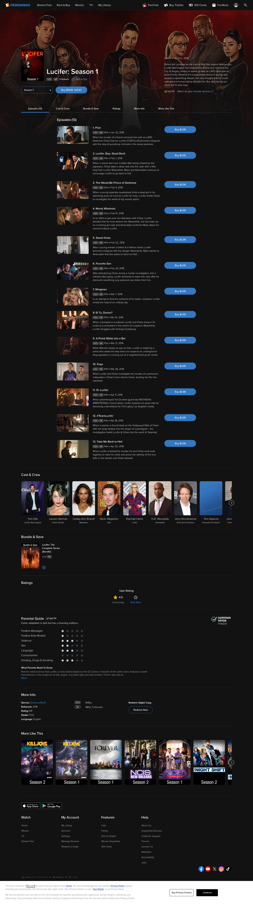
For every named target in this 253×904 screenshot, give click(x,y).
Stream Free (27, 841)
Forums (145, 841)
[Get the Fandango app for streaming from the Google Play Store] (51, 806)
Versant (31, 886)
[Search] (245, 5)
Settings (65, 836)
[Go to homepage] (18, 5)
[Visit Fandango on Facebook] (201, 869)
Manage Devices (70, 841)
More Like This (166, 108)
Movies (25, 830)
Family (104, 830)
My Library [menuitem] (104, 5)
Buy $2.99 (180, 129)
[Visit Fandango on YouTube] (208, 869)
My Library (66, 825)
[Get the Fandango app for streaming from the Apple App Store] (30, 806)
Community (118, 602)
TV (22, 836)
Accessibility (147, 857)
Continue (207, 892)
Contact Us (147, 846)
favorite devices (201, 91)
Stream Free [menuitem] (44, 5)
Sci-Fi (43, 702)
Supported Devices (151, 830)
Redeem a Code (69, 846)
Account (65, 830)
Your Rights (98, 889)
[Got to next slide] (231, 502)
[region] (126, 892)
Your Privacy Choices (181, 892)
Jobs (143, 862)
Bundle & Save (91, 108)
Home (24, 825)
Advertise (146, 852)
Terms (69, 886)
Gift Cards (106, 846)
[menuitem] (198, 5)
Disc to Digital (108, 836)
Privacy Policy (118, 886)
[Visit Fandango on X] (215, 869)
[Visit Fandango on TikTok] (228, 869)
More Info (139, 108)
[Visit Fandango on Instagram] (221, 869)
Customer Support (150, 836)
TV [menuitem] (91, 5)
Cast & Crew (62, 108)
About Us (146, 825)
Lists (103, 825)
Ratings (116, 108)
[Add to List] (44, 567)
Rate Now (136, 602)
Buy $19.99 (74, 90)
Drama (34, 702)
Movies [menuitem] (79, 5)
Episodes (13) (35, 108)
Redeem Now (140, 709)
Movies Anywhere (110, 841)
